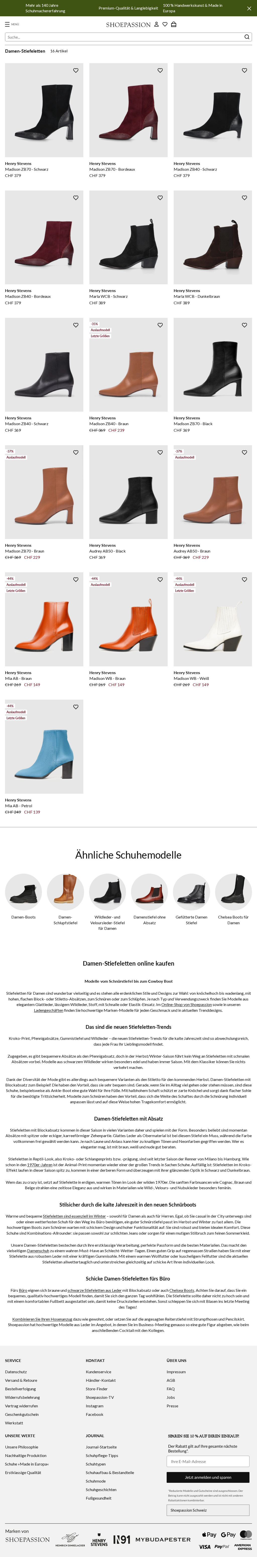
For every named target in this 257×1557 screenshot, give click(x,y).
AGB (171, 1380)
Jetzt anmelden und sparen (208, 1477)
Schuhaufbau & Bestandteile (110, 1472)
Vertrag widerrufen (21, 1405)
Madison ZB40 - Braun (108, 423)
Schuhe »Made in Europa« (27, 1463)
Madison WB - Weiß (191, 678)
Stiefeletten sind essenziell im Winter (74, 1216)
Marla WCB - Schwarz (108, 296)
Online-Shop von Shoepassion (186, 1004)
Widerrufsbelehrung (22, 1397)
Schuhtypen (96, 1463)
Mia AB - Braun (18, 678)
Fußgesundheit (98, 1498)
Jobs (171, 1397)
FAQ (171, 1388)
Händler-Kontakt (101, 1380)
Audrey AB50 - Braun (192, 550)
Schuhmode (96, 1481)
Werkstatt (14, 1422)
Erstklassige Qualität (23, 1472)
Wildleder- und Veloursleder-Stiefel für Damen (107, 922)
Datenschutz (16, 1371)
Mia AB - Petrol (18, 805)
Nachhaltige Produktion (25, 1455)
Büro (23, 1290)
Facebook (94, 1414)
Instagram (94, 1405)
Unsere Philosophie (21, 1446)
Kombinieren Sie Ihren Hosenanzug (42, 1319)
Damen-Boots (23, 916)
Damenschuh (38, 1250)
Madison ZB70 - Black (193, 423)
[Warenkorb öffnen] (173, 24)
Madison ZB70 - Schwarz (26, 169)
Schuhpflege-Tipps (102, 1455)
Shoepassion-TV (100, 1397)
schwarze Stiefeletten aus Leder (95, 1290)
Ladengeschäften (48, 1010)
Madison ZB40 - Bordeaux (28, 296)
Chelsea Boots (181, 1290)
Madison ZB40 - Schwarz (195, 169)
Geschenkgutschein (22, 1414)
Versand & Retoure (21, 1380)
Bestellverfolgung (20, 1388)
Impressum (176, 1371)
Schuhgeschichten (101, 1489)
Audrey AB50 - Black (107, 550)
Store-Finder (97, 1388)
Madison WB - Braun (107, 678)
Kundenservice (98, 1371)
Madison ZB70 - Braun (24, 550)
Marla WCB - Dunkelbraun (197, 296)
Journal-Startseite (101, 1446)
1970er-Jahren (39, 1164)
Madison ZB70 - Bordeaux (112, 169)
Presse (172, 1405)
